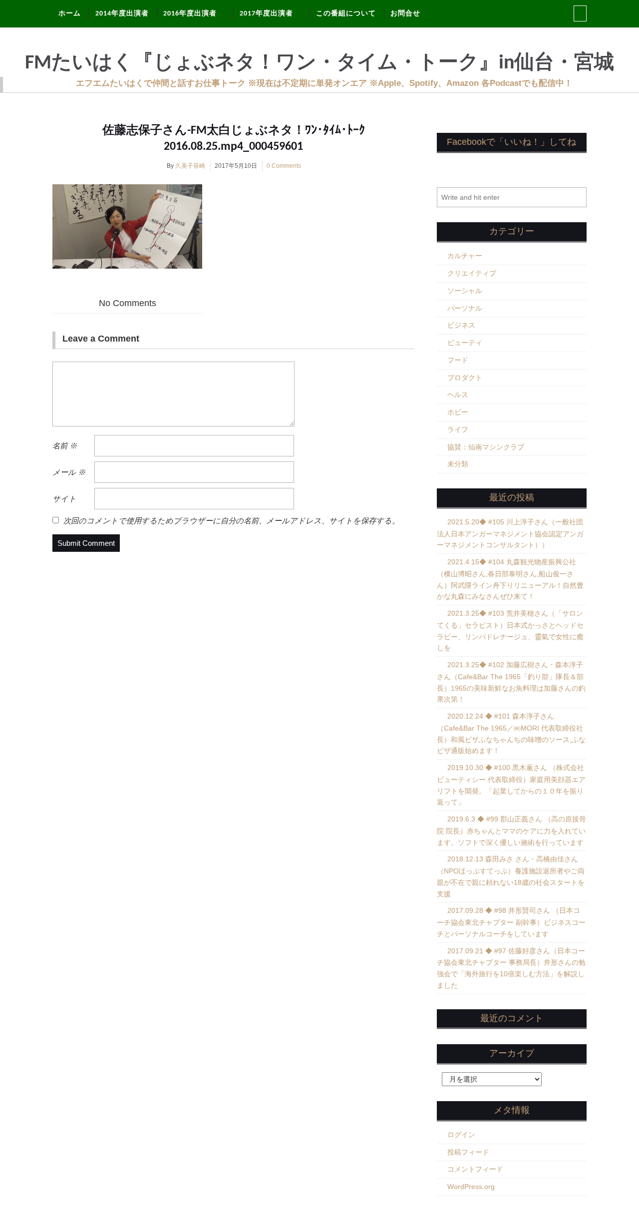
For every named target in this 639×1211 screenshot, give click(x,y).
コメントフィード (475, 1169)
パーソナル (464, 308)
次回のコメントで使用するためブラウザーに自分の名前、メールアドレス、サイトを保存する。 (231, 520)
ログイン (461, 1135)
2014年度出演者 (122, 13)
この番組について (346, 13)
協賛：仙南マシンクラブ (485, 447)
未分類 (457, 464)
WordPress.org (471, 1187)
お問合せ (405, 13)
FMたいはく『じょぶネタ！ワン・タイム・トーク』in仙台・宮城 (319, 63)
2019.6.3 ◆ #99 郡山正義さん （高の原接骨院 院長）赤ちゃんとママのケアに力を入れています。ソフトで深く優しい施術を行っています (511, 830)
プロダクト (464, 378)
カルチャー (464, 256)
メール (68, 472)
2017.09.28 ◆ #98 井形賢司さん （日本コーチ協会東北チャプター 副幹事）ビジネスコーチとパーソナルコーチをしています (511, 922)
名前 (64, 445)
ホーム (69, 13)
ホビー (457, 412)
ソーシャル (464, 291)
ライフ (457, 429)
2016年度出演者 (190, 13)
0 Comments (284, 165)
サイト (64, 498)
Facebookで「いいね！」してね (511, 142)
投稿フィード (468, 1152)
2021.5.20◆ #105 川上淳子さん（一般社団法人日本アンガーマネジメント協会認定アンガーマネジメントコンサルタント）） (510, 533)
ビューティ (464, 343)
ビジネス (461, 325)
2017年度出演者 (266, 13)
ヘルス (457, 395)
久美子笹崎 (190, 165)
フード (457, 360)
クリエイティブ (471, 273)
